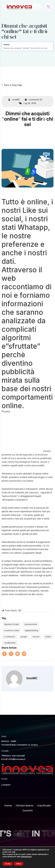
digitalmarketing (31, 630)
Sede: (4, 736)
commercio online (11, 630)
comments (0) (35, 99)
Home (6, 44)
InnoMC (15, 99)
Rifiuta (18, 864)
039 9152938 (18, 755)
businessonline (31, 624)
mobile (48, 636)
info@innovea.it (16, 759)
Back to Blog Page (13, 85)
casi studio (44, 805)
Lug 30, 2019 (29, 103)
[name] (19, 6)
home (8, 805)
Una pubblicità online (13, 583)
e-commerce (9, 636)
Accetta (7, 864)
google (24, 636)
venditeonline (10, 643)
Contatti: (5, 751)
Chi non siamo (24, 805)
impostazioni (26, 857)
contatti (28, 810)
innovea (36, 636)
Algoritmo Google (11, 624)
